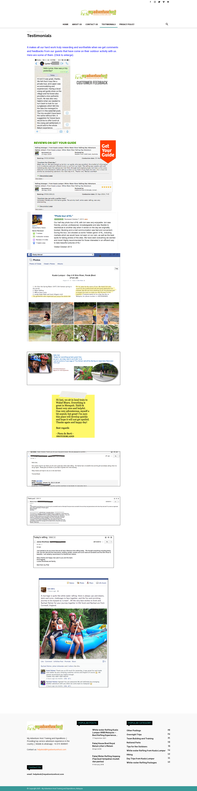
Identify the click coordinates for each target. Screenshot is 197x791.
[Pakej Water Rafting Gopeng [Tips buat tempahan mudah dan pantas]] (83, 758)
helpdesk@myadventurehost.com (51, 749)
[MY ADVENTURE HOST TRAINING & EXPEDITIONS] (98, 13)
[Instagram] (155, 2)
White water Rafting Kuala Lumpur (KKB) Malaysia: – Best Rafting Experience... (105, 732)
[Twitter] (159, 2)
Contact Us (92, 24)
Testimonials (109, 24)
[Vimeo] (164, 2)
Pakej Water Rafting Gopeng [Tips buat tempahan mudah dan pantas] (106, 759)
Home (65, 24)
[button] (167, 24)
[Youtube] (168, 2)
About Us (77, 24)
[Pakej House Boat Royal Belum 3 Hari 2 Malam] (83, 746)
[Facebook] (150, 2)
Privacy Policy (126, 24)
